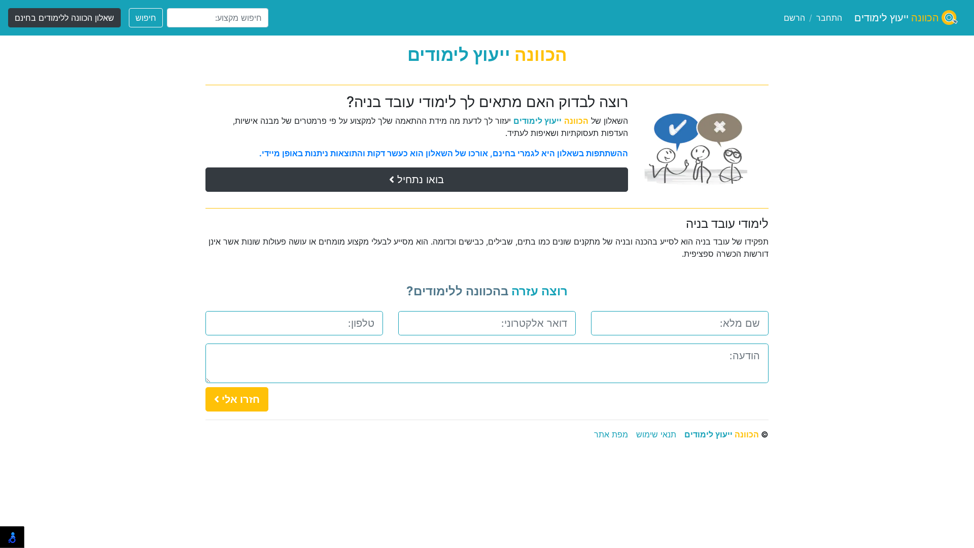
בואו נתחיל (419, 180)
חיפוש (145, 18)
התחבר (829, 18)
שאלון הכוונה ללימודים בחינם (64, 18)
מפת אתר (611, 434)
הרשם (794, 18)
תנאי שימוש (656, 434)
